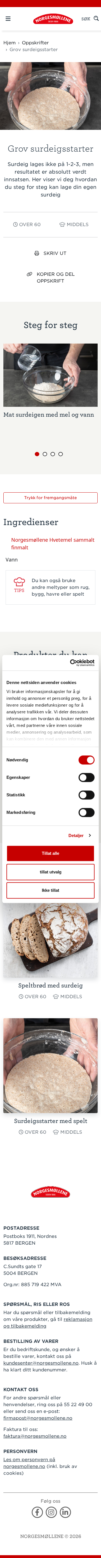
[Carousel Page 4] (60, 454)
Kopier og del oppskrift (56, 278)
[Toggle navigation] (17, 19)
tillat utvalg (50, 871)
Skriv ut (54, 253)
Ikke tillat (50, 890)
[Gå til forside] (50, 1191)
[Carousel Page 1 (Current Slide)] (37, 454)
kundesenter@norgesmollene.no (41, 1363)
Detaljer (76, 835)
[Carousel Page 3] (52, 454)
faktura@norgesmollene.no (34, 1436)
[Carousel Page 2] (45, 454)
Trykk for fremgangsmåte (50, 497)
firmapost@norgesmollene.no (37, 1418)
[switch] (87, 777)
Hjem (9, 42)
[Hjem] (53, 19)
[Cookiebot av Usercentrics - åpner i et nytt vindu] (71, 663)
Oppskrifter (35, 42)
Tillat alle (50, 853)
